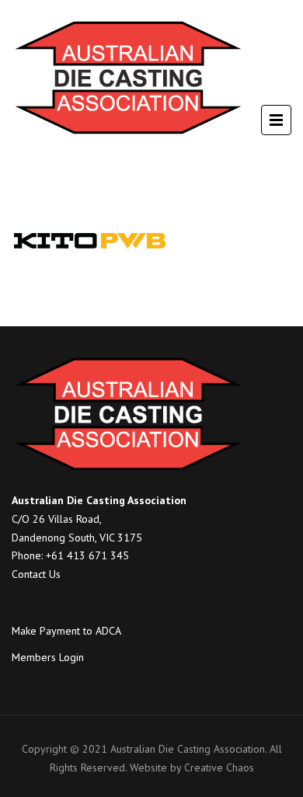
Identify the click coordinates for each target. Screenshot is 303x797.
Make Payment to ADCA (66, 631)
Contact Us (36, 574)
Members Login (48, 657)
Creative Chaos (219, 767)
